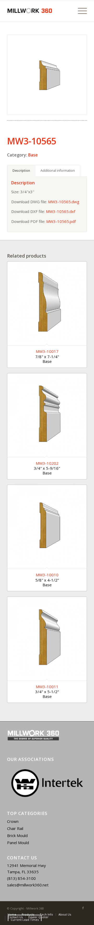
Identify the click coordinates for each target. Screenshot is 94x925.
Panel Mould (18, 842)
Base (33, 155)
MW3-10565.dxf (60, 211)
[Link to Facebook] (83, 908)
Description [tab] (21, 170)
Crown (13, 821)
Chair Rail (15, 828)
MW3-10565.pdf (61, 221)
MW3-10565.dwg (63, 201)
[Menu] (80, 10)
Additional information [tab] (57, 170)
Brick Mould (17, 835)
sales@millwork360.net (28, 884)
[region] (47, 783)
